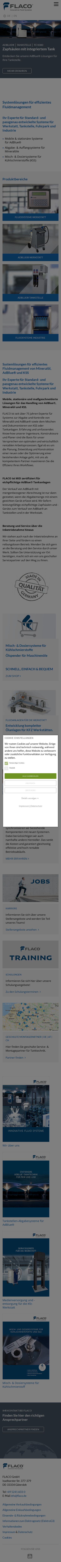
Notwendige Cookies (16, 763)
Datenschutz (36, 806)
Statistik (12, 768)
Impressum (24, 806)
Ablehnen (30, 783)
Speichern (30, 790)
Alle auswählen (30, 776)
